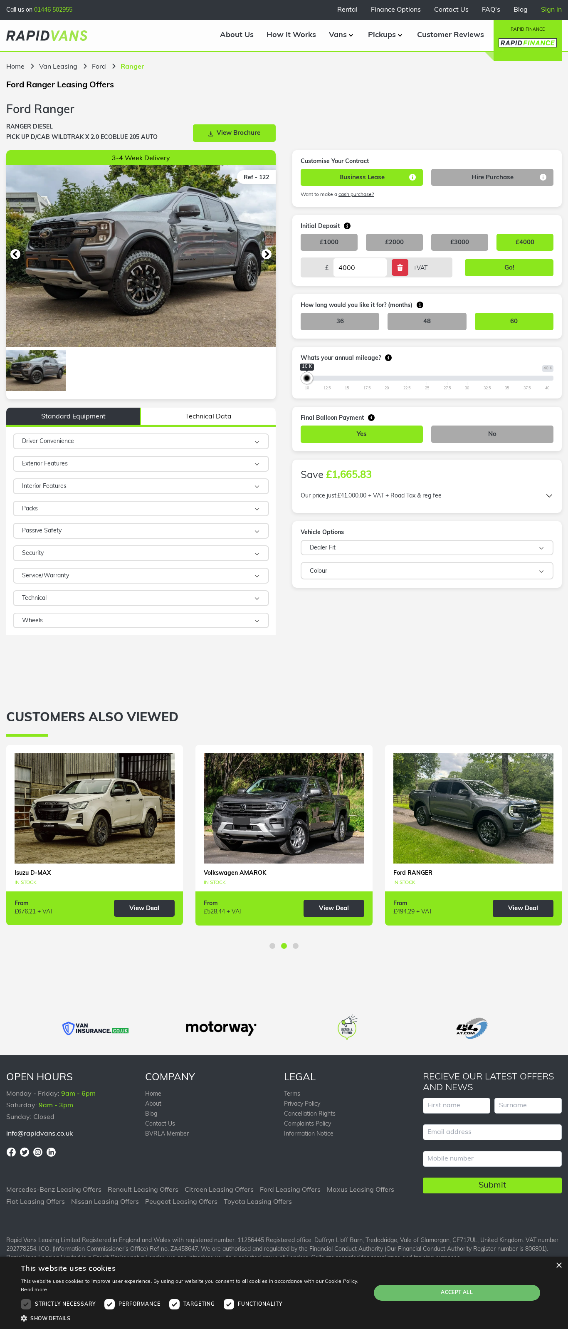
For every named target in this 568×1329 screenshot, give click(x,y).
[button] (15, 254)
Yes (362, 434)
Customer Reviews (450, 35)
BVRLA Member (167, 1134)
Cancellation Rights (310, 1114)
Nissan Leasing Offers (105, 1202)
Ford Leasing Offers (290, 1190)
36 (340, 322)
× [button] (559, 1265)
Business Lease (362, 178)
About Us (237, 35)
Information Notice (308, 1134)
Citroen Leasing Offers (219, 1190)
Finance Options (396, 10)
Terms (292, 1094)
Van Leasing (58, 67)
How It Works (291, 35)
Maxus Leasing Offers (360, 1190)
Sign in (551, 10)
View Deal (144, 909)
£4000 (525, 243)
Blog (521, 10)
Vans (338, 35)
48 (427, 322)
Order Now (489, 621)
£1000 (329, 243)
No (492, 434)
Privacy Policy (302, 1104)
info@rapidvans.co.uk (39, 1134)
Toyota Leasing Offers (258, 1202)
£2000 (394, 243)
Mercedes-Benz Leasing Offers (53, 1190)
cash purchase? (356, 194)
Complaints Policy (307, 1124)
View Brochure (238, 133)
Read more (34, 1289)
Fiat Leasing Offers (35, 1202)
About (153, 1104)
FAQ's (491, 10)
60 (514, 322)
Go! (509, 268)
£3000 (459, 243)
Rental (347, 10)
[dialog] (284, 1293)
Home (15, 67)
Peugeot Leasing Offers (181, 1202)
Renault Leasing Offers (143, 1190)
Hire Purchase (493, 178)
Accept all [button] (457, 1292)
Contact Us (451, 10)
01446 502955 (53, 10)
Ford (99, 67)
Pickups (382, 35)
